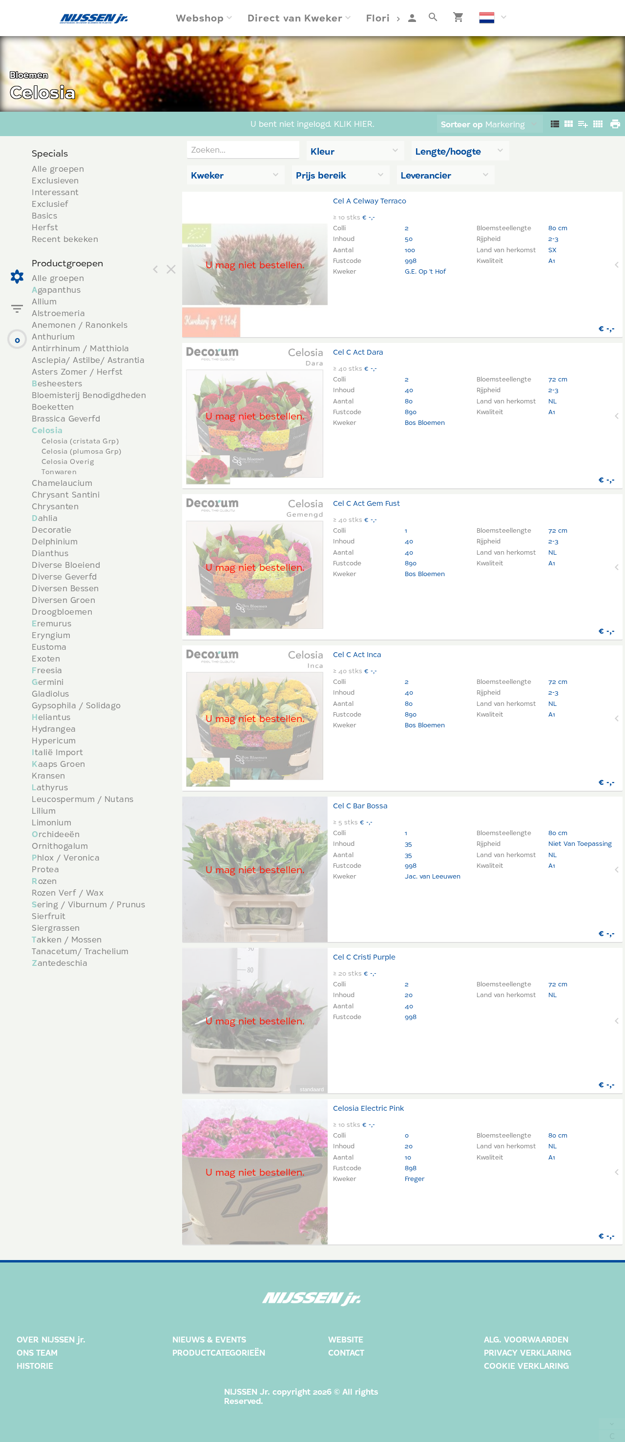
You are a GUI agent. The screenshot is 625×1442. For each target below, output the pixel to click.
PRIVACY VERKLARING (527, 1352)
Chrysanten (55, 506)
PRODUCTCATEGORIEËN (218, 1352)
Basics (44, 215)
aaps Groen (58, 763)
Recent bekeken (65, 238)
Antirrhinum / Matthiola (80, 348)
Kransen (48, 775)
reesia (47, 670)
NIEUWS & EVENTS (209, 1339)
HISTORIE (35, 1365)
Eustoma (49, 646)
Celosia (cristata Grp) (80, 441)
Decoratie (52, 529)
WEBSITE (345, 1339)
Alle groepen (58, 168)
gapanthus (56, 289)
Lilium (44, 810)
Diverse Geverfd (64, 576)
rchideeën (56, 834)
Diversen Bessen (65, 588)
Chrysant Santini (66, 494)
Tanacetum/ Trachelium (80, 951)
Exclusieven (55, 180)
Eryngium (51, 635)
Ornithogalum (60, 845)
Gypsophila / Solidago (76, 705)
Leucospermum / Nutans (83, 798)
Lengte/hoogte (448, 151)
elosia (47, 430)
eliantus (51, 716)
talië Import (57, 752)
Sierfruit (49, 916)
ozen (44, 880)
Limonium (51, 822)
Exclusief (50, 203)
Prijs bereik (321, 175)
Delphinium (55, 541)
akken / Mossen (67, 939)
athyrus (50, 787)
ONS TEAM (37, 1352)
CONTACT (346, 1352)
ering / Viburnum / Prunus (88, 904)
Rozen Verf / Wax (68, 892)
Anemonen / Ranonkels (79, 324)
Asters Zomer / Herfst (77, 371)
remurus (51, 623)
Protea (45, 869)
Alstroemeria (58, 313)
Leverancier (426, 175)
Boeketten (53, 406)
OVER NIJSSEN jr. (51, 1339)
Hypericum (54, 740)
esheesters (57, 383)
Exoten (46, 658)
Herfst (45, 227)
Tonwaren (59, 472)
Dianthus (50, 553)
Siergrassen (56, 927)
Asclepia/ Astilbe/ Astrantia (88, 359)
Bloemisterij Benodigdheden (89, 395)
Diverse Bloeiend (66, 564)
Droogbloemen (62, 611)
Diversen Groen (63, 599)
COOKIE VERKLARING (526, 1365)
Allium (44, 301)
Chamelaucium (62, 482)
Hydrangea (54, 728)
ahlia (45, 517)
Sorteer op (462, 124)
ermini (48, 681)
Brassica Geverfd (66, 418)
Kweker (207, 175)
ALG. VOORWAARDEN (526, 1339)
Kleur (322, 151)
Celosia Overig (68, 461)
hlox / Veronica (66, 857)
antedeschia (59, 962)
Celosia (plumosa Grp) (82, 451)
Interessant (55, 192)
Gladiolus (50, 693)
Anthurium (53, 336)
